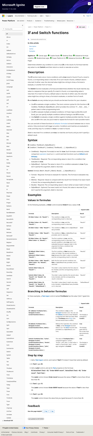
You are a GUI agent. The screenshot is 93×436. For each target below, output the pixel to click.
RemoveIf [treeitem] (9, 236)
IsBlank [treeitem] (9, 50)
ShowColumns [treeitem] (11, 305)
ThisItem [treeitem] (9, 368)
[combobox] (12, 29)
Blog (26, 432)
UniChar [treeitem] (9, 411)
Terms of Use (70, 432)
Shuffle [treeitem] (9, 312)
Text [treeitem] (8, 365)
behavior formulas (60, 124)
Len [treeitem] (8, 103)
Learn (30, 27)
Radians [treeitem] (9, 206)
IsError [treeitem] (9, 60)
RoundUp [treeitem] (9, 272)
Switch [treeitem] (9, 351)
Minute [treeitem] (9, 143)
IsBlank (82, 154)
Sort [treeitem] (8, 318)
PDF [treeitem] (8, 186)
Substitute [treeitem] (10, 342)
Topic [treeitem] (8, 388)
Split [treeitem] (8, 325)
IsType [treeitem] (9, 77)
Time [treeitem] (8, 375)
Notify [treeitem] (8, 163)
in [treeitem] (7, 40)
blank (70, 318)
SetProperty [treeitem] (10, 302)
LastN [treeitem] (8, 93)
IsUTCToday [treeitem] (10, 80)
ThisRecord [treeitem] (10, 371)
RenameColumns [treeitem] (12, 239)
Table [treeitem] (8, 358)
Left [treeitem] (8, 100)
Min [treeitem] (8, 140)
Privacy (42, 432)
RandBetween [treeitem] (11, 212)
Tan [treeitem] (8, 361)
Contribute (34, 432)
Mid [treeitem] (8, 136)
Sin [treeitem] (7, 315)
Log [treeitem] (8, 116)
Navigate (58, 313)
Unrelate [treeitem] (9, 414)
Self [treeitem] (8, 289)
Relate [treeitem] (8, 229)
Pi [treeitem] (7, 189)
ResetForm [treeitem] (10, 252)
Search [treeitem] (9, 279)
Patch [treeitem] (8, 183)
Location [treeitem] (9, 113)
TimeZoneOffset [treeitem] (11, 381)
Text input (45, 296)
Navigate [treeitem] (9, 153)
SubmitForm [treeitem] (10, 338)
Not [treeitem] (8, 159)
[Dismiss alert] (89, 3)
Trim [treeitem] (8, 395)
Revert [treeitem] (8, 256)
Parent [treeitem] (9, 176)
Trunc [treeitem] (8, 401)
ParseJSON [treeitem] (10, 179)
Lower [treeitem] (8, 123)
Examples (32, 51)
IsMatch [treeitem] (9, 63)
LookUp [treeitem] (9, 120)
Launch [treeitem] (9, 97)
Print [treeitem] (8, 199)
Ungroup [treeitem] (9, 408)
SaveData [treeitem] (9, 275)
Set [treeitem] (7, 295)
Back (67, 327)
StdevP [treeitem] (9, 335)
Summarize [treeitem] (10, 348)
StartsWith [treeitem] (10, 332)
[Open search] (84, 16)
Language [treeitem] (10, 87)
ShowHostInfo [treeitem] (11, 308)
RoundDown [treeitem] (10, 269)
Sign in (89, 16)
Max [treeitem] (8, 133)
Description (32, 46)
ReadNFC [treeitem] (9, 216)
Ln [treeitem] (7, 106)
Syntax (31, 49)
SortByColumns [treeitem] (11, 322)
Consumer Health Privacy (55, 432)
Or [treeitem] (7, 169)
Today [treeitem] (8, 385)
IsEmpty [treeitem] (9, 57)
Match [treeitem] (8, 126)
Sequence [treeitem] (10, 292)
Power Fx (48, 27)
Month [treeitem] (9, 150)
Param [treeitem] (8, 173)
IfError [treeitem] (9, 37)
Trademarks (79, 432)
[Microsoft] (3, 16)
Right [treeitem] (8, 262)
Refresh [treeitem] (9, 226)
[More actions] (88, 27)
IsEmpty (34, 157)
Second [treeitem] (9, 282)
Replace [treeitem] (9, 242)
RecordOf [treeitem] (9, 222)
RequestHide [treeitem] (10, 246)
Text (54, 368)
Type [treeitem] (8, 404)
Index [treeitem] (8, 44)
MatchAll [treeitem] (9, 130)
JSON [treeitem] (8, 83)
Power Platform (38, 27)
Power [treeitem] (8, 196)
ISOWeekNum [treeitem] (11, 70)
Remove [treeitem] (9, 232)
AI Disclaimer (5, 432)
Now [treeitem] (8, 166)
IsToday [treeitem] (9, 73)
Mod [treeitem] (8, 146)
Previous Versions (17, 432)
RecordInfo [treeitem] (10, 219)
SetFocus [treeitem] (9, 298)
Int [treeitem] (7, 47)
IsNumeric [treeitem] (10, 67)
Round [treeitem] (9, 265)
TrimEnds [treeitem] (9, 398)
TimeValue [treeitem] (10, 378)
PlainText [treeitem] (9, 193)
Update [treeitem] (9, 418)
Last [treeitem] (8, 90)
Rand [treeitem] (8, 209)
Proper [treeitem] (9, 203)
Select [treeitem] (8, 285)
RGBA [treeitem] (8, 259)
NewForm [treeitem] (9, 156)
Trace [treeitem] (8, 391)
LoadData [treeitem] (9, 110)
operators (43, 154)
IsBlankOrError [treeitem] (11, 54)
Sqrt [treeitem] (8, 328)
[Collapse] (22, 25)
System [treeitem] (9, 355)
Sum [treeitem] (8, 345)
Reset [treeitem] (8, 249)
